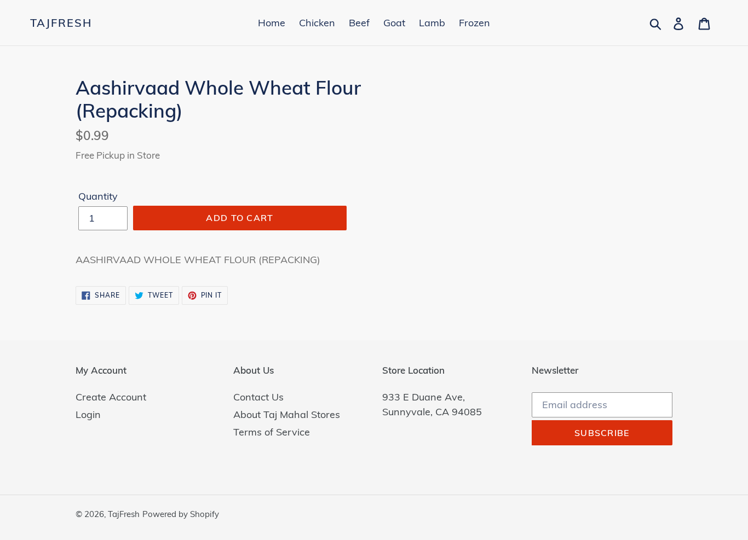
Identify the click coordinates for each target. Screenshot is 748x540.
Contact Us (258, 397)
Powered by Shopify (180, 514)
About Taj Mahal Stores (286, 414)
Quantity (98, 196)
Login (88, 414)
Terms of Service (271, 432)
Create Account (111, 397)
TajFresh (61, 23)
